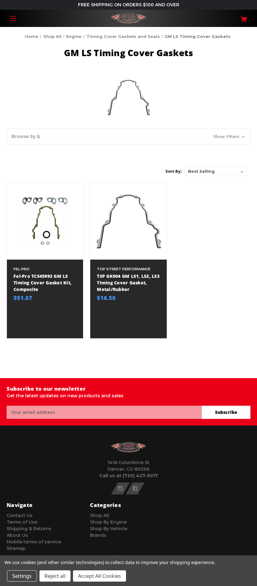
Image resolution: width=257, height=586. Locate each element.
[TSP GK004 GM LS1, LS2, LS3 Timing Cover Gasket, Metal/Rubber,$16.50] (128, 221)
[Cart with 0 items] (230, 17)
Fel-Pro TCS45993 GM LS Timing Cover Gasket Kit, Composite (42, 282)
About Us (17, 535)
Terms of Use (22, 522)
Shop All (99, 515)
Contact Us (20, 515)
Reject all (55, 576)
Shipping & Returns (29, 528)
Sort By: (173, 171)
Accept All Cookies (99, 576)
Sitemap (16, 548)
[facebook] (135, 488)
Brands (98, 535)
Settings (22, 576)
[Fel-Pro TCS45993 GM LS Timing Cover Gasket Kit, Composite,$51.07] (45, 221)
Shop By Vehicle (108, 528)
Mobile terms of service (34, 542)
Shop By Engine (108, 522)
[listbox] (216, 171)
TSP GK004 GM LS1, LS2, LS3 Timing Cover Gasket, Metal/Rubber (128, 282)
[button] (128, 137)
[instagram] (120, 488)
